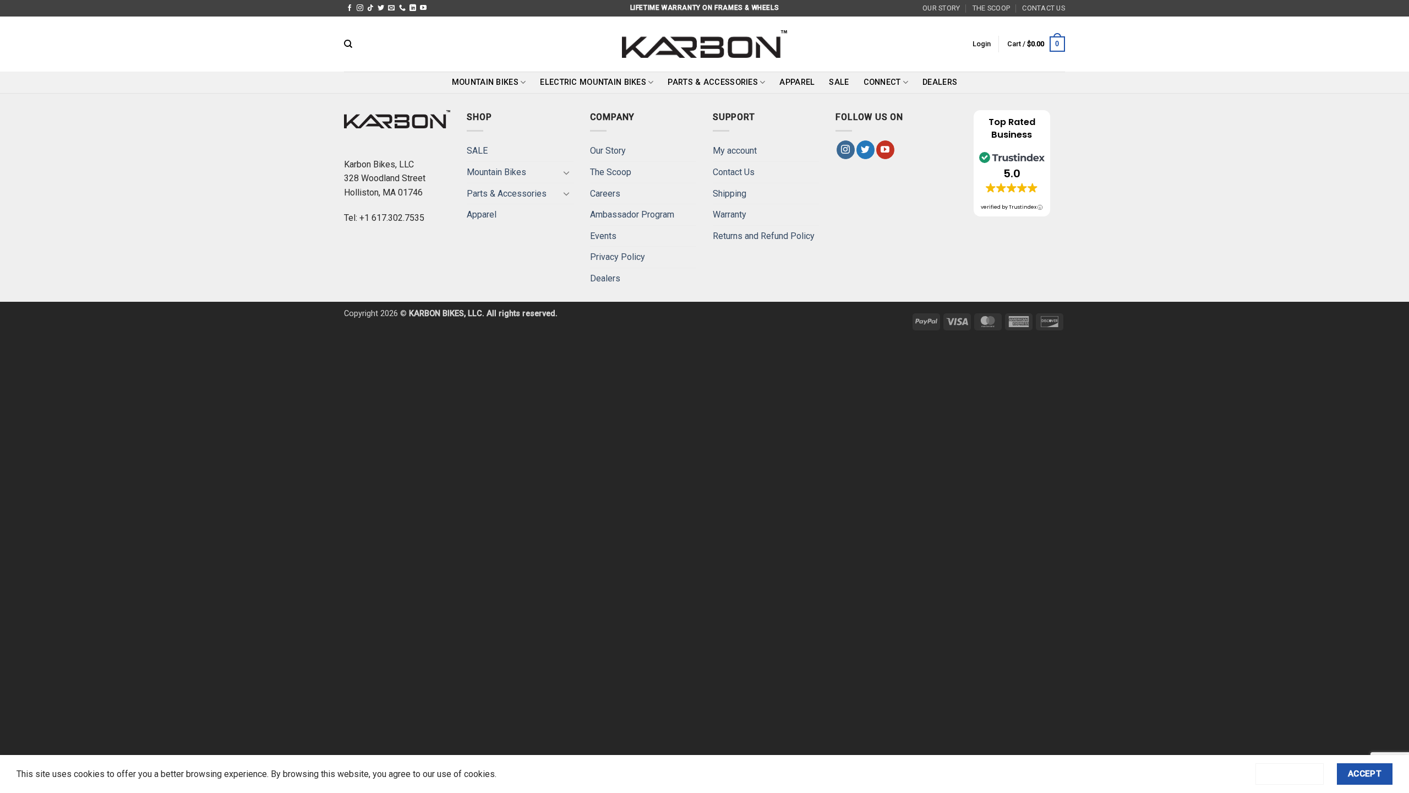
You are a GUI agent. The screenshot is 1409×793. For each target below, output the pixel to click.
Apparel (797, 82)
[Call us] (402, 8)
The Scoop (991, 8)
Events (603, 236)
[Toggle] (567, 172)
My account (735, 150)
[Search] (348, 44)
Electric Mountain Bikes (593, 82)
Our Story (941, 8)
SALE (839, 82)
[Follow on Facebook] (349, 8)
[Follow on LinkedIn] (412, 8)
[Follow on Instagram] (360, 8)
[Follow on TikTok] (370, 8)
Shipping (729, 193)
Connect (882, 82)
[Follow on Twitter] (381, 8)
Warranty (729, 214)
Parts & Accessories (712, 82)
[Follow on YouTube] (423, 8)
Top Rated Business (1012, 128)
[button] (982, 44)
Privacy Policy (617, 257)
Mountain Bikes (485, 82)
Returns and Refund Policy (764, 236)
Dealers (939, 82)
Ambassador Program (632, 214)
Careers (605, 193)
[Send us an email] (391, 8)
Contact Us (1043, 8)
